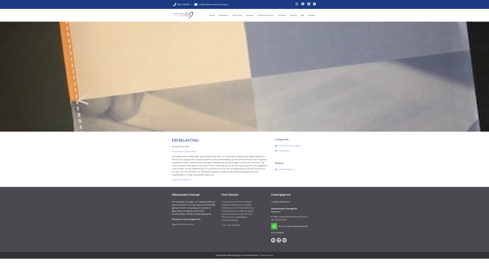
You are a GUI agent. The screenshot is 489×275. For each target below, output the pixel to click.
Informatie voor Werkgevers (234, 217)
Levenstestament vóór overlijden (237, 202)
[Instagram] (314, 4)
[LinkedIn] (308, 4)
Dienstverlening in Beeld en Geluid (237, 211)
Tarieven (250, 15)
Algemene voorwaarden (183, 224)
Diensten (223, 15)
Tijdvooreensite (266, 255)
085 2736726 (281, 219)
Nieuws (293, 15)
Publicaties (284, 150)
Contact (311, 15)
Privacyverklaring (230, 220)
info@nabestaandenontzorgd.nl (293, 216)
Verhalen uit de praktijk (185, 151)
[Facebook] (303, 4)
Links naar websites (231, 225)
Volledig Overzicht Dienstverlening (237, 208)
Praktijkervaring (265, 15)
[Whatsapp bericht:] (297, 4)
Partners (282, 15)
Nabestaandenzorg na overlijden (237, 205)
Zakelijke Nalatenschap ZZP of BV (237, 214)
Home (212, 15)
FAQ (302, 15)
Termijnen (237, 15)
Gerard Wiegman (286, 169)
